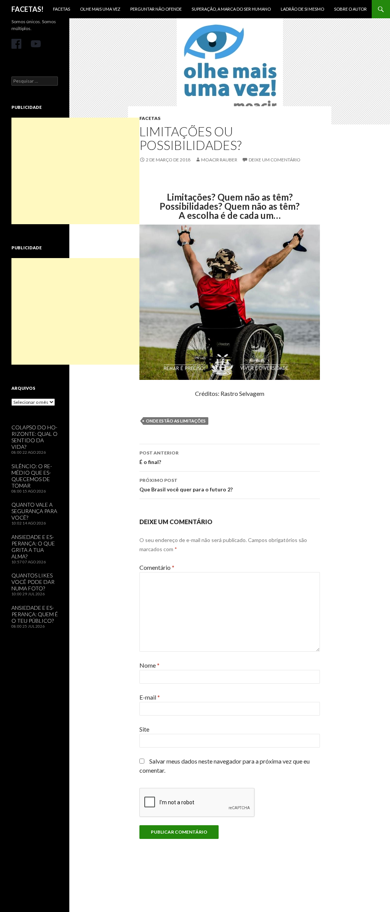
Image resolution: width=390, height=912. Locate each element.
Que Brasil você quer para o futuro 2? (186, 485)
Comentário (156, 567)
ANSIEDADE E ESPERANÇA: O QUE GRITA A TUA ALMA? (33, 547)
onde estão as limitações (176, 420)
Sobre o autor (350, 8)
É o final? (159, 457)
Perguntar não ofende (156, 8)
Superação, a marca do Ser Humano (231, 8)
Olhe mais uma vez (100, 8)
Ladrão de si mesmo (302, 8)
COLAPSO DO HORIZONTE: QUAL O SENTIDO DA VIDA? (34, 437)
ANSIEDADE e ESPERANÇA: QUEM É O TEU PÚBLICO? (34, 614)
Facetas (61, 8)
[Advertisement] (75, 171)
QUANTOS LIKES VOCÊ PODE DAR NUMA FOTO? (32, 582)
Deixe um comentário (274, 160)
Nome (149, 665)
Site (144, 729)
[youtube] (36, 44)
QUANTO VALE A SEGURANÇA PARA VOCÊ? (34, 511)
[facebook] (16, 44)
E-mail (149, 697)
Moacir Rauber (219, 160)
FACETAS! (27, 9)
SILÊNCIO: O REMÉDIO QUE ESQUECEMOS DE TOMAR (31, 476)
